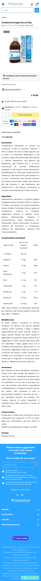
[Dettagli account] (32, 4)
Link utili (5, 519)
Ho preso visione (16, 471)
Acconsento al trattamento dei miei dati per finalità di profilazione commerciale (21, 483)
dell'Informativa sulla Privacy (16, 472)
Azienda (5, 509)
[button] (3, 4)
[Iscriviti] (37, 465)
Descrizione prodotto (12, 89)
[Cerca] (36, 10)
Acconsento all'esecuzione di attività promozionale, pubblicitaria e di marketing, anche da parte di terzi (21, 477)
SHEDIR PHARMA (13, 25)
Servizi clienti (7, 514)
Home (4, 17)
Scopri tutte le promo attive (16, 101)
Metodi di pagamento (11, 524)
